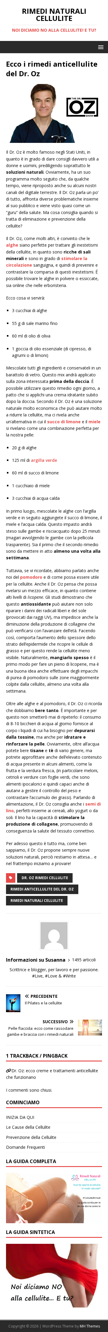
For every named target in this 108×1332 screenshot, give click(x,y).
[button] (99, 46)
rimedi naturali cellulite (36, 900)
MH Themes (90, 1326)
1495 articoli (84, 960)
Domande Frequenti (25, 1147)
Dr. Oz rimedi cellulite (45, 877)
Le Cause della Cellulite (28, 1127)
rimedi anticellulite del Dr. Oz (42, 889)
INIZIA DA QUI (20, 1117)
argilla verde (44, 460)
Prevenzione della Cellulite (31, 1137)
